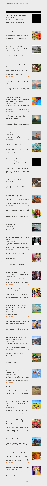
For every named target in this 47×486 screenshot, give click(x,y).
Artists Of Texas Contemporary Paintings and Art (19, 2)
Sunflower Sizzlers (11, 32)
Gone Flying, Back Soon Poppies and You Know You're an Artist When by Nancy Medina (17, 422)
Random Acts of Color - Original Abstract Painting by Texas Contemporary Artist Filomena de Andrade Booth (16, 162)
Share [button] (7, 27)
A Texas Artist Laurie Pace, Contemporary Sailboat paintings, (16, 290)
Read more (28, 27)
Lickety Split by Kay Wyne (14, 196)
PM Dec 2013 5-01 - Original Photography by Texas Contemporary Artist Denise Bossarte (17, 48)
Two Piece (9, 132)
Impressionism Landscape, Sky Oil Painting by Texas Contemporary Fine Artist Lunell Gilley (17, 307)
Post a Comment (10, 27)
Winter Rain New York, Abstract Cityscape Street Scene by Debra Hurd (17, 273)
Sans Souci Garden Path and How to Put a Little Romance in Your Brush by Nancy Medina (17, 256)
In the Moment (10, 224)
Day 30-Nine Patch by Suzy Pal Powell (17, 210)
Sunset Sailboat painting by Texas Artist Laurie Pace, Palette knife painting (17, 322)
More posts (27, 481)
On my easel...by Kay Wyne (14, 144)
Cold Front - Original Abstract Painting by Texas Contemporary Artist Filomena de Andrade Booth (17, 100)
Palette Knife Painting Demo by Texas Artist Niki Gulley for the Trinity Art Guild (17, 403)
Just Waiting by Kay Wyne (14, 438)
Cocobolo (9, 387)
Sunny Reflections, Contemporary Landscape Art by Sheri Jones (16, 338)
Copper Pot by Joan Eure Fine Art (16, 453)
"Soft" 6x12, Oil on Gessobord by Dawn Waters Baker (16, 117)
